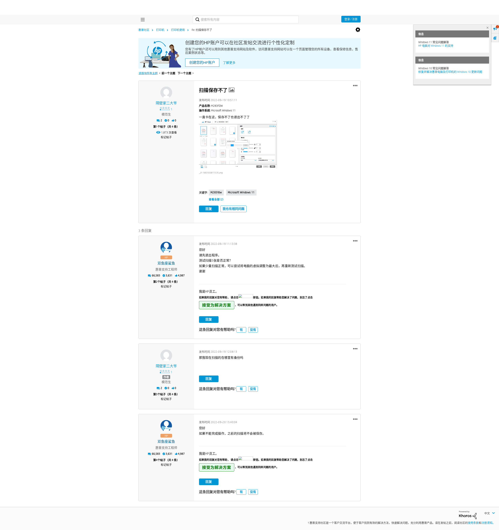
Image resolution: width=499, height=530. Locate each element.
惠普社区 (143, 30)
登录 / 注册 (350, 19)
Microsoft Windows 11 (241, 192)
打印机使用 (178, 30)
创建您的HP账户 (202, 63)
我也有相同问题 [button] (233, 209)
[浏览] (141, 19)
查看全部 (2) (216, 199)
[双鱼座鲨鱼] (166, 247)
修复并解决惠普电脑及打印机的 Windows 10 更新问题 (450, 72)
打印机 (160, 30)
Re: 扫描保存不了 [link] (202, 30)
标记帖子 (166, 137)
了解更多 (229, 62)
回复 (208, 209)
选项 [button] (358, 30)
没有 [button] (253, 330)
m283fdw (216, 192)
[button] (355, 86)
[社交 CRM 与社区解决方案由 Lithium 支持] (468, 514)
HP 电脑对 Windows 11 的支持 (435, 45)
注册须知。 (488, 523)
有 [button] (241, 330)
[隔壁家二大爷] (166, 92)
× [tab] (487, 27)
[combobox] (246, 19)
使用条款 (473, 523)
